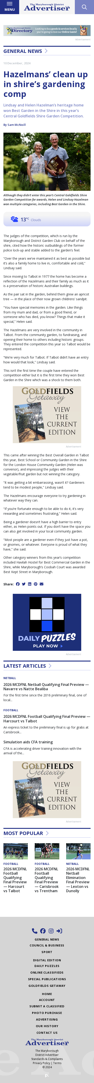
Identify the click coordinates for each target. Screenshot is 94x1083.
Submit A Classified (47, 1006)
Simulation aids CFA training (28, 741)
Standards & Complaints (47, 1059)
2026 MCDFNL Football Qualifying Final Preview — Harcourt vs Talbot (46, 718)
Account (47, 1000)
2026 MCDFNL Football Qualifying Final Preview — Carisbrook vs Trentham (47, 879)
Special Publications (47, 979)
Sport (47, 952)
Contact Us (47, 1033)
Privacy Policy (41, 1063)
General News (22, 50)
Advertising (47, 1019)
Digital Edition (47, 960)
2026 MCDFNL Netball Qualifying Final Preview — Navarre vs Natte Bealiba (46, 686)
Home (47, 994)
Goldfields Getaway (47, 986)
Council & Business (47, 945)
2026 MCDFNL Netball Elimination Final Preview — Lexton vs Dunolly (78, 879)
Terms (57, 1063)
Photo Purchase (47, 1013)
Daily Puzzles (46, 966)
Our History (47, 1026)
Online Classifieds (47, 972)
